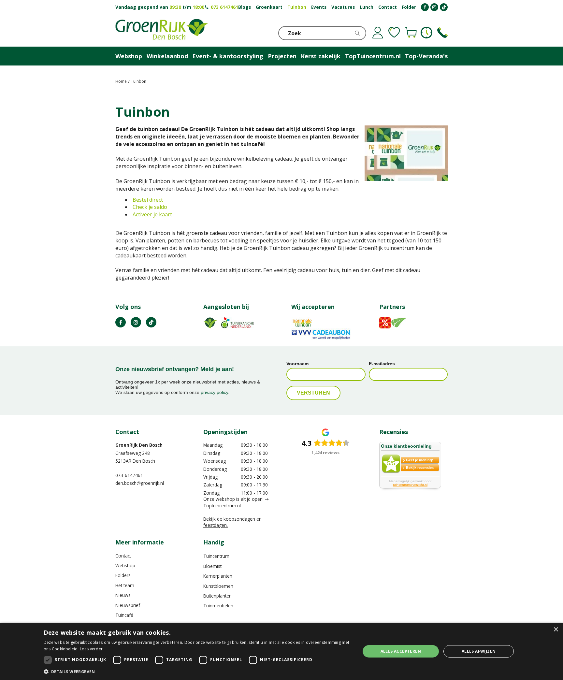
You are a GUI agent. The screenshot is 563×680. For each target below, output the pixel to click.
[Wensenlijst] (394, 32)
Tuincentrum (216, 556)
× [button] (555, 629)
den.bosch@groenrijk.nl (139, 483)
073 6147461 (224, 7)
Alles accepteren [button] (401, 651)
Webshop (125, 565)
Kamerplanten (217, 576)
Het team (124, 585)
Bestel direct (148, 199)
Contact (123, 556)
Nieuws (123, 595)
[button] (197, 671)
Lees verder (91, 649)
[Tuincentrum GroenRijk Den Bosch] (161, 30)
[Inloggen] (377, 32)
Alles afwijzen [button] (479, 651)
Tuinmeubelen (218, 605)
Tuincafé (124, 615)
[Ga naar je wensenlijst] (394, 32)
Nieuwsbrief (127, 605)
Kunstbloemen (218, 586)
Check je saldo (150, 206)
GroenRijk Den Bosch (139, 445)
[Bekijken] (411, 32)
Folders (123, 575)
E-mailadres (382, 363)
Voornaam (297, 363)
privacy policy (214, 392)
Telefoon (442, 32)
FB (120, 322)
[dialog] (281, 651)
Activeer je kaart (152, 214)
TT (151, 322)
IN (136, 322)
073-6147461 (129, 475)
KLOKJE (426, 32)
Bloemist (212, 566)
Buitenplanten (217, 596)
